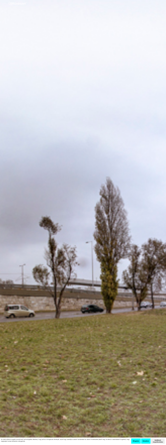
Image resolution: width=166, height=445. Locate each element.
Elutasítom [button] (146, 441)
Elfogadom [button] (136, 441)
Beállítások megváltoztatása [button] (158, 441)
